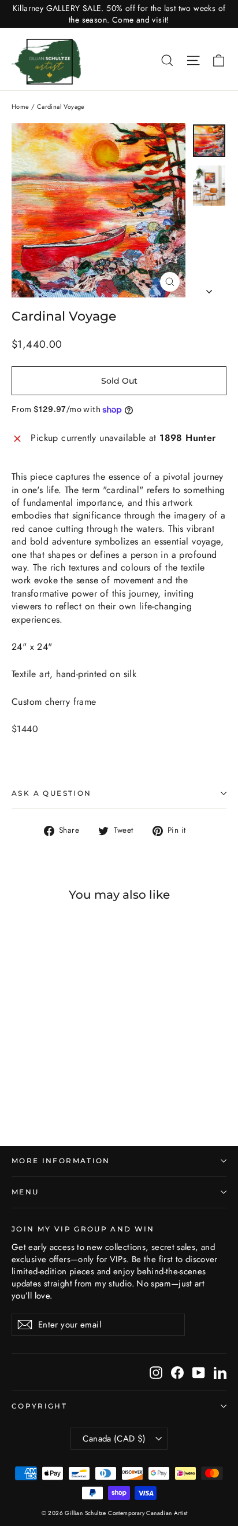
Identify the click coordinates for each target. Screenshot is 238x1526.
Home (20, 106)
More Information (61, 1161)
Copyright (39, 1406)
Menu (25, 1192)
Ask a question (52, 793)
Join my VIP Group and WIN (83, 1229)
